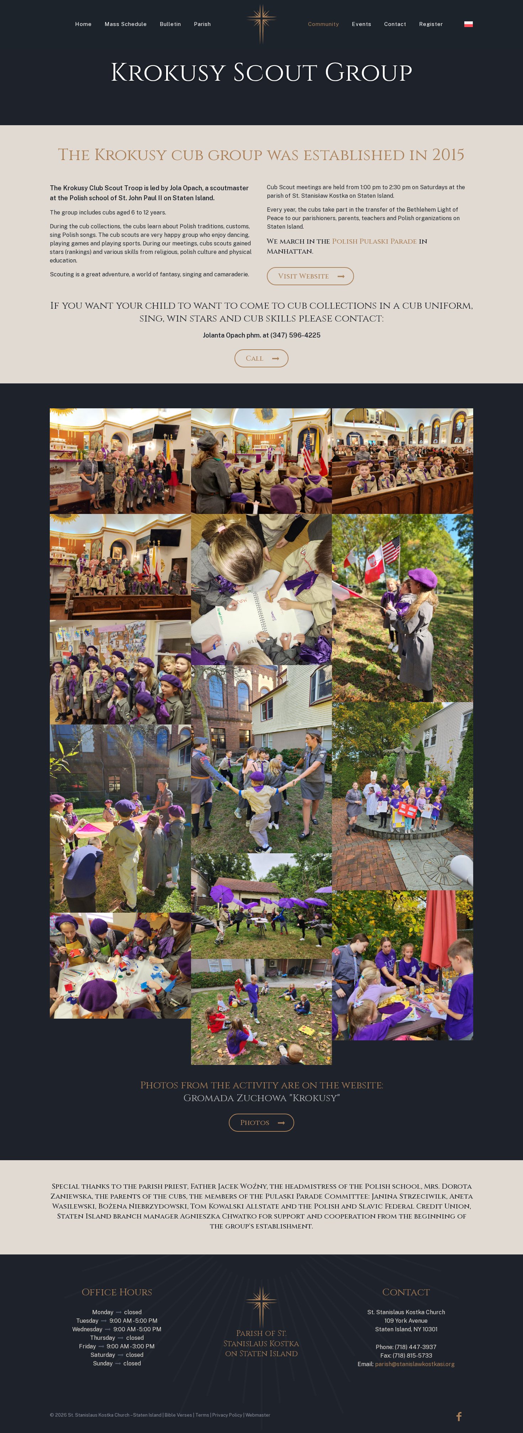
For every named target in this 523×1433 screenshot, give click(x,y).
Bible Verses (178, 1415)
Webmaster (257, 1415)
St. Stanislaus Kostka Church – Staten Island (115, 1415)
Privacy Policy (227, 1415)
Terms (202, 1415)
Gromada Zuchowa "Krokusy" (261, 1098)
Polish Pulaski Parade (374, 241)
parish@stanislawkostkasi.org (415, 1364)
